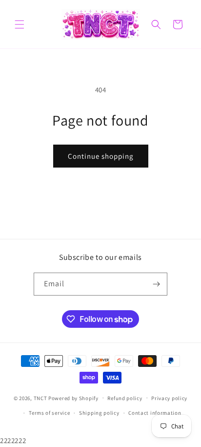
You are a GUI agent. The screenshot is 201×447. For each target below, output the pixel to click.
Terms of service (49, 412)
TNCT (40, 397)
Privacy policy (169, 398)
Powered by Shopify (73, 397)
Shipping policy (99, 412)
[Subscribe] (156, 284)
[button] (19, 24)
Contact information (154, 412)
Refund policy (124, 398)
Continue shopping (101, 156)
